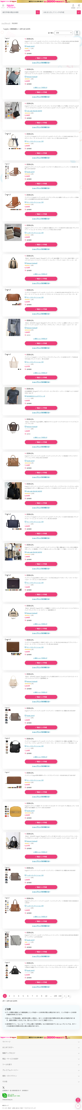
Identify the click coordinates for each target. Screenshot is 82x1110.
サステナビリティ (29, 1108)
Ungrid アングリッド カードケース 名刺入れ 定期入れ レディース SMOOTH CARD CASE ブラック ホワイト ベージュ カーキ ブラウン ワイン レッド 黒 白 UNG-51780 (52, 228)
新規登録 (73, 7)
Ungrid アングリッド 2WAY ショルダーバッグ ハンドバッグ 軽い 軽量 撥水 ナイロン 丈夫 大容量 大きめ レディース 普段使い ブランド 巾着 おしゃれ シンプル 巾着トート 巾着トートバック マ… (51, 548)
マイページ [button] (6, 1041)
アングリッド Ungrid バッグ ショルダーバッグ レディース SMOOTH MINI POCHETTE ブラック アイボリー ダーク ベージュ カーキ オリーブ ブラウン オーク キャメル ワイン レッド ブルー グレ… (52, 293)
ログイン (79, 7)
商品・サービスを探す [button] (10, 1059)
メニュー (3, 7)
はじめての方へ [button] (8, 1047)
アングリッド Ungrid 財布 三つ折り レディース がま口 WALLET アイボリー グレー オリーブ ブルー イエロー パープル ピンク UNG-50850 (51, 578)
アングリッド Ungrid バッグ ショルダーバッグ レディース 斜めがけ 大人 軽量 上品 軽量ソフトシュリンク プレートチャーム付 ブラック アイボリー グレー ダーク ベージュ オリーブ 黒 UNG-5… (51, 742)
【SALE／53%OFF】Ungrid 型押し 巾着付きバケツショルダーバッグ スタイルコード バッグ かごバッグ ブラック (51, 422)
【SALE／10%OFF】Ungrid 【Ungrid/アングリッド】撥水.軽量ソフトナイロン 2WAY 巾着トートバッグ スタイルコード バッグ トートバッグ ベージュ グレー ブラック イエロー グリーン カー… (51, 259)
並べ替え (51, 33)
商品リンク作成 (42, 58)
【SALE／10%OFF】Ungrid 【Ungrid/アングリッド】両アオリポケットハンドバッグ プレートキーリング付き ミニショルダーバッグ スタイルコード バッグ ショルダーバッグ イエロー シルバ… (51, 837)
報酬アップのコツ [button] (8, 1053)
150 (60, 996)
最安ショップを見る (40, 87)
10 (46, 996)
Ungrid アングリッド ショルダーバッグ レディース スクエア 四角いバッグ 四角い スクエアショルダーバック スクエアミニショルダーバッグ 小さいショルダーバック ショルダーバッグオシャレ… (52, 106)
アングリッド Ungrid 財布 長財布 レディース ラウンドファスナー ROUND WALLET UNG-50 (49, 775)
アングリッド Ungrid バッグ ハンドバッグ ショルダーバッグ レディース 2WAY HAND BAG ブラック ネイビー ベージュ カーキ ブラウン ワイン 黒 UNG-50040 (51, 517)
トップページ (6, 23)
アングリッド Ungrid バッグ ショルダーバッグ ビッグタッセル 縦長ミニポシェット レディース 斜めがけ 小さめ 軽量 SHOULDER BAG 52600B (52, 198)
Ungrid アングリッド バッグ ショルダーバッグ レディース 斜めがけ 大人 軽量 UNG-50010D (49, 710)
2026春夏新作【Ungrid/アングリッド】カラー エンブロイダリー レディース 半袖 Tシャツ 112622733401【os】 (51, 392)
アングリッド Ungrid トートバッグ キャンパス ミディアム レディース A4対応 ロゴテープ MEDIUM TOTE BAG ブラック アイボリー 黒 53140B (51, 358)
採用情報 (24, 1090)
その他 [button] (4, 1081)
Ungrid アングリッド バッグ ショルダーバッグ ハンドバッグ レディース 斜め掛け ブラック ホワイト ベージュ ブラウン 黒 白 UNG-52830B (51, 456)
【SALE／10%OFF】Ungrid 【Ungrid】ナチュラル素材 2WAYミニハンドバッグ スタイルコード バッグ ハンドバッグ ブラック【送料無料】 (51, 677)
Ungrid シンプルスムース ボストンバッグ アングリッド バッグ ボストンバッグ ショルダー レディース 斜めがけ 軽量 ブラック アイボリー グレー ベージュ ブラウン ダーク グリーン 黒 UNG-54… (52, 966)
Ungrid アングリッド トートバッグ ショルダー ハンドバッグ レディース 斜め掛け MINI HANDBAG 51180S (52, 901)
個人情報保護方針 (15, 1090)
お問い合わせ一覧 (17, 1108)
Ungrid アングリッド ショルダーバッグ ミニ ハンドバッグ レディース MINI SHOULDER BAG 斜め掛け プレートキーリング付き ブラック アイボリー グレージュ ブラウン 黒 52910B (52, 42)
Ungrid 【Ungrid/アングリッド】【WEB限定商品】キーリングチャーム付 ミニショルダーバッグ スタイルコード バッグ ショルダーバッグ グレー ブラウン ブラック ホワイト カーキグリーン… (51, 72)
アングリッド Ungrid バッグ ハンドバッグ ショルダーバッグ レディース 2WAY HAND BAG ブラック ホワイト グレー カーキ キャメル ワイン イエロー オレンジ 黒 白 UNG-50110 (51, 137)
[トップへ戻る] (78, 1106)
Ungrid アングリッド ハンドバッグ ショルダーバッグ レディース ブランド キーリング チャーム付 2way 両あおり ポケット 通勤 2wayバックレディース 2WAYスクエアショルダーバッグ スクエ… (51, 487)
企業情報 (5, 1090)
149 (55, 996)
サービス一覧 (6, 1108)
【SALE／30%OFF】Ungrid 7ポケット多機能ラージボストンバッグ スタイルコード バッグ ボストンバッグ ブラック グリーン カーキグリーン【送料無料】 (52, 609)
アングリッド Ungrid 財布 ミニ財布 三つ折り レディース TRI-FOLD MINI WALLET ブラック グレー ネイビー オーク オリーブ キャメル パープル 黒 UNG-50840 (51, 643)
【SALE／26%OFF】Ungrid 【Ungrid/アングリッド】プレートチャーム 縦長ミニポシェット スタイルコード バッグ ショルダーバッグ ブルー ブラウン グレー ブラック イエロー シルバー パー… (51, 323)
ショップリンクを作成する (40, 62)
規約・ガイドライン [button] (9, 1076)
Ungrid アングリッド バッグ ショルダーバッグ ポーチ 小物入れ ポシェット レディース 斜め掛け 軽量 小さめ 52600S (51, 167)
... (51, 996)
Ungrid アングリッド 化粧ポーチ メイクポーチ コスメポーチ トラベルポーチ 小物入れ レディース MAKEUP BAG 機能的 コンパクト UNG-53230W (52, 806)
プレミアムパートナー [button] (10, 1070)
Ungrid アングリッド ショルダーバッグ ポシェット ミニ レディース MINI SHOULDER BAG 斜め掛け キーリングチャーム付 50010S (52, 935)
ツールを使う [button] (7, 1064)
